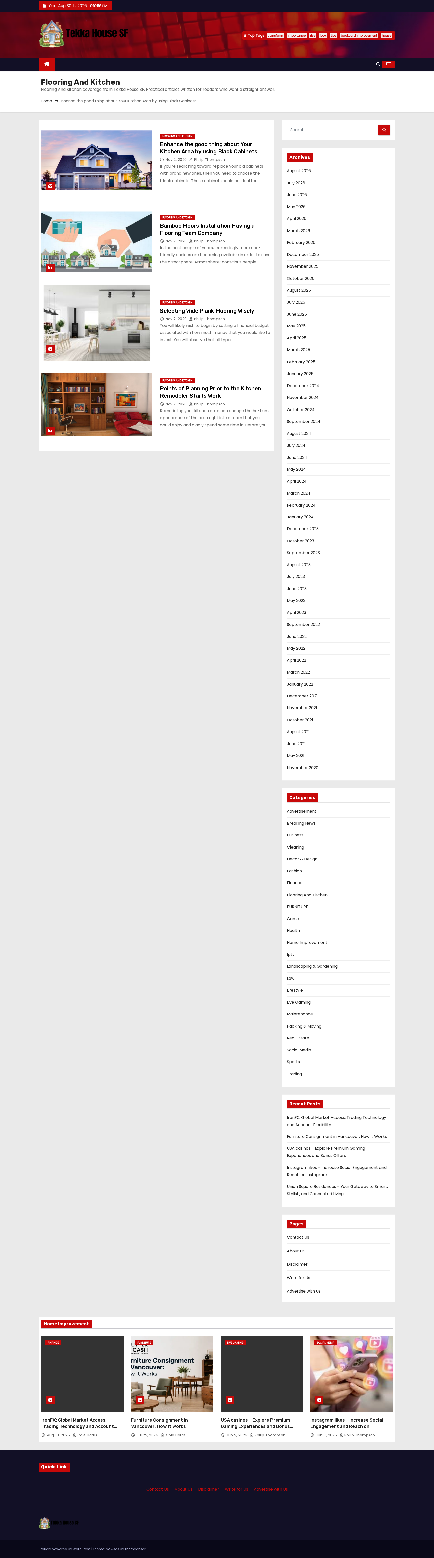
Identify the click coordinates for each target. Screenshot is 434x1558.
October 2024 (301, 410)
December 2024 (303, 386)
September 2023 (303, 553)
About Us (296, 1251)
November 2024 (303, 397)
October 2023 (300, 541)
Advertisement (301, 811)
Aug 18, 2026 (59, 1435)
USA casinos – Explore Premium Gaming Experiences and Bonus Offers (255, 1426)
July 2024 (296, 445)
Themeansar (135, 1549)
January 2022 (300, 684)
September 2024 (303, 421)
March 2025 (298, 350)
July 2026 (296, 183)
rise (312, 35)
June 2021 (296, 744)
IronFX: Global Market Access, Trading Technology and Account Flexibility (77, 1426)
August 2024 (299, 433)
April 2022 (296, 660)
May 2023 (296, 600)
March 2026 (298, 231)
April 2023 (296, 612)
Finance (294, 883)
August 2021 (298, 732)
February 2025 (301, 362)
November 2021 (302, 708)
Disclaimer (297, 1264)
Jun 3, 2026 (327, 1435)
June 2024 (297, 457)
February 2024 (301, 505)
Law (290, 978)
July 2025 (296, 302)
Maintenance (300, 1014)
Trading (294, 1074)
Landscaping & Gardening (312, 966)
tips (333, 35)
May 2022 (296, 648)
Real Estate (298, 1038)
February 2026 (301, 242)
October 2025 (300, 278)
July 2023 (296, 577)
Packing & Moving (304, 1026)
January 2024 (300, 517)
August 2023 (299, 565)
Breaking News (301, 823)
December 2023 (303, 529)
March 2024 (298, 493)
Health (293, 930)
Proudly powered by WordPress (65, 1549)
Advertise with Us (304, 1291)
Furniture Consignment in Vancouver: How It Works (337, 1136)
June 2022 (297, 636)
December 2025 (303, 254)
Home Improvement (307, 942)
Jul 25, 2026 (148, 1435)
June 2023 (297, 589)
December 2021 (302, 696)
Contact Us (298, 1237)
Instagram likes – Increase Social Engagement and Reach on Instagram (346, 1426)
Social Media (299, 1050)
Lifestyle (295, 990)
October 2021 (300, 720)
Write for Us (298, 1278)
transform (275, 35)
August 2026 (299, 171)
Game (293, 919)
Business (295, 835)
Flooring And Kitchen (177, 136)
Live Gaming (299, 1002)
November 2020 (302, 768)
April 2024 (297, 481)
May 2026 (296, 207)
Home (46, 100)
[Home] (47, 64)
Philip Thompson (209, 159)
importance (297, 35)
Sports (293, 1062)
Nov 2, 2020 (177, 159)
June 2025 (297, 314)
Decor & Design (302, 859)
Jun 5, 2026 (237, 1435)
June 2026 (297, 195)
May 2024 (296, 469)
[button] (378, 64)
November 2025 (302, 266)
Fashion (294, 871)
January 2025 (300, 374)
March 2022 (298, 672)
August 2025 (299, 290)
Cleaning (295, 847)
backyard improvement (359, 35)
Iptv (291, 954)
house (386, 35)
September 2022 (303, 624)
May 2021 (295, 756)
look (323, 35)
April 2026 (296, 218)
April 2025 (296, 338)
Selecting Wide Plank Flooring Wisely (207, 310)
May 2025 (296, 326)
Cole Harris (86, 1435)
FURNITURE (297, 907)
